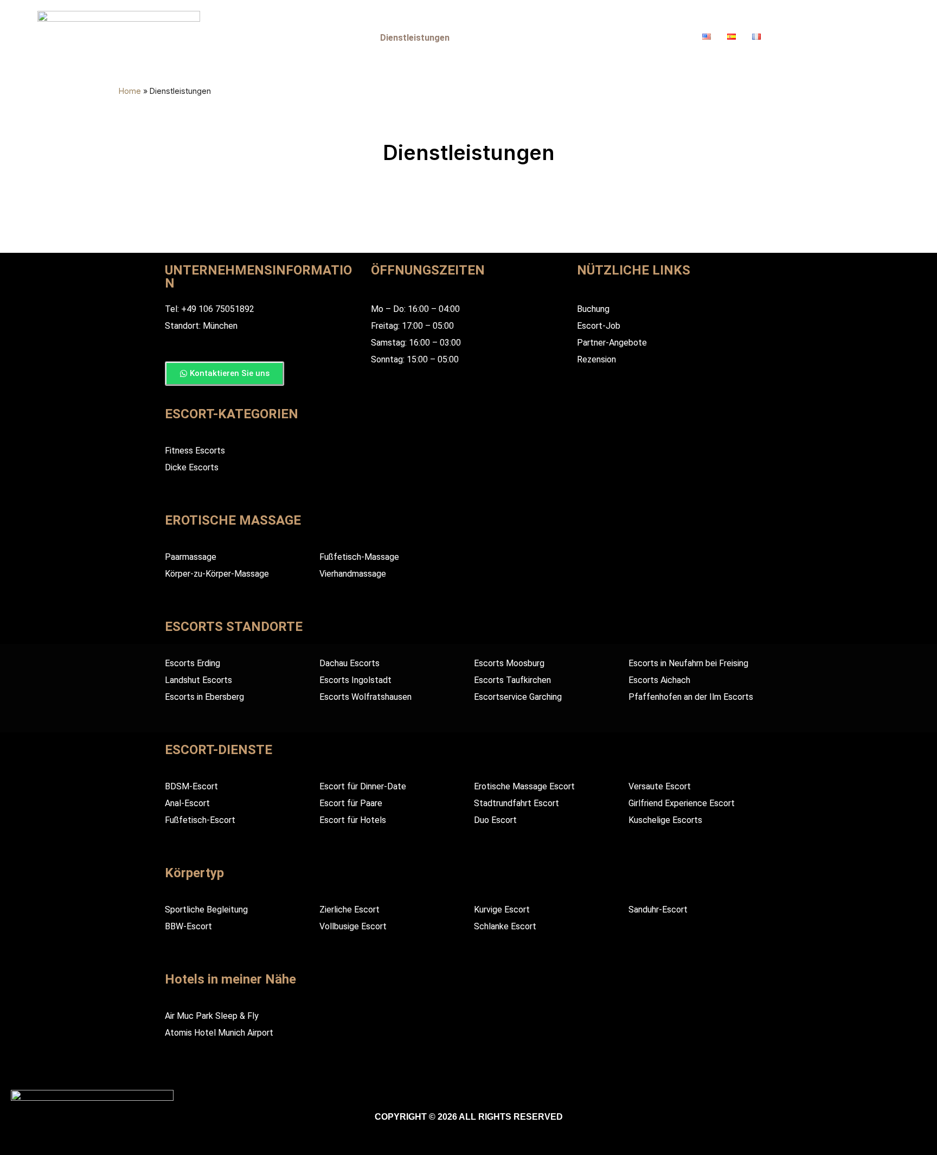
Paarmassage (190, 557)
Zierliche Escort (349, 909)
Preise (478, 38)
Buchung (619, 38)
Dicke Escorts (192, 467)
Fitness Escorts (195, 450)
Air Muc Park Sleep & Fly (212, 1016)
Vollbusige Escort (353, 926)
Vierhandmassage (352, 574)
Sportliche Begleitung (206, 909)
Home (130, 90)
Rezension (596, 359)
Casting (669, 38)
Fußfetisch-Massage (359, 557)
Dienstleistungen (414, 38)
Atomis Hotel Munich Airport (219, 1033)
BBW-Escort (188, 926)
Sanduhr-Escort (658, 909)
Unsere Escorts (331, 38)
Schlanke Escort (505, 926)
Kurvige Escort (502, 909)
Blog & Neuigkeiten (547, 38)
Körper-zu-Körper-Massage (217, 574)
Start (272, 38)
